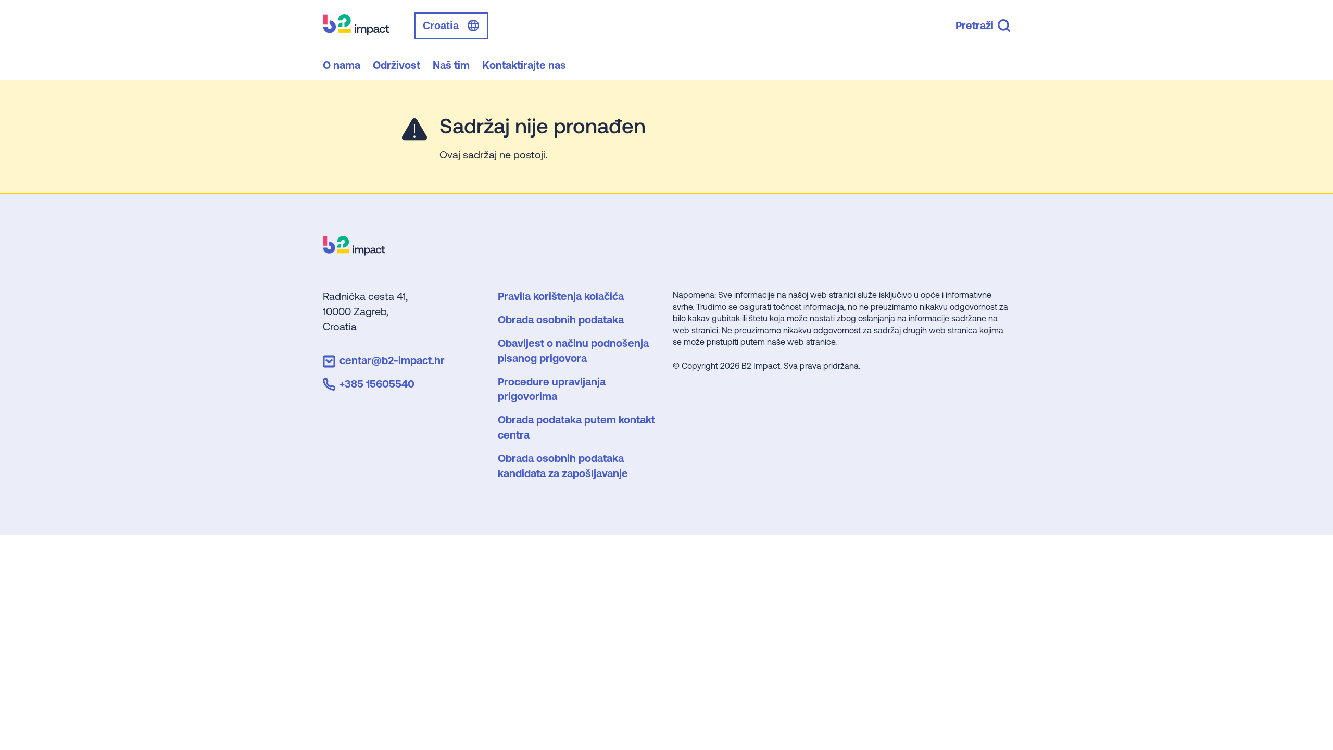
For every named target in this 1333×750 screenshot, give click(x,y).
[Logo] (354, 252)
